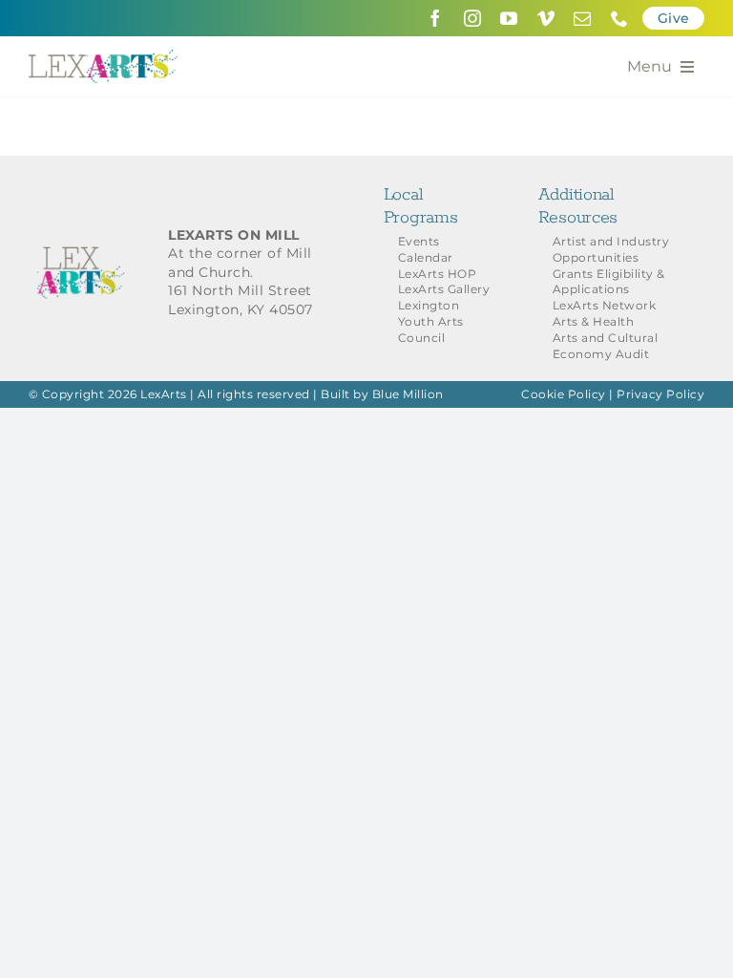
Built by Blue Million (382, 394)
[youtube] (509, 18)
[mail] (583, 18)
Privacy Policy (660, 394)
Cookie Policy (563, 394)
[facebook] (436, 18)
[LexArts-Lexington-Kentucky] (103, 56)
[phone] (620, 18)
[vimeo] (546, 18)
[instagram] (473, 18)
